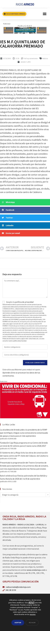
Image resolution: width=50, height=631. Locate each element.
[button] (44, 14)
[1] (25, 29)
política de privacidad (24, 302)
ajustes (33, 614)
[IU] (25, 400)
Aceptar (18, 623)
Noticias (45, 58)
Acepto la (19, 302)
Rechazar (32, 623)
